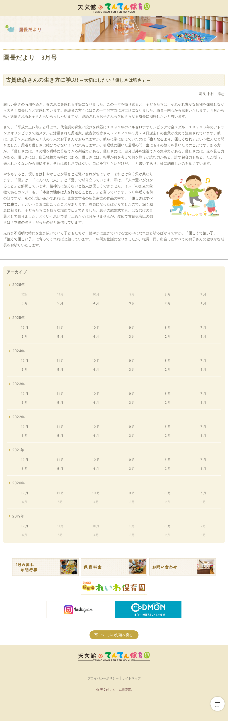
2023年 (18, 384)
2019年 (18, 516)
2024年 (18, 351)
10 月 (96, 327)
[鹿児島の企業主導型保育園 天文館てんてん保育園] (114, 7)
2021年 (18, 450)
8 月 (168, 294)
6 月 (25, 303)
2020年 (18, 483)
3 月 (132, 303)
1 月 (203, 303)
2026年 (18, 284)
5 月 (60, 303)
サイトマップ (131, 678)
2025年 (18, 317)
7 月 (203, 294)
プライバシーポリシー (103, 678)
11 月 (60, 327)
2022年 (18, 417)
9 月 (132, 327)
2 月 (168, 303)
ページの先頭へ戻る (117, 635)
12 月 (24, 327)
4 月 (96, 303)
